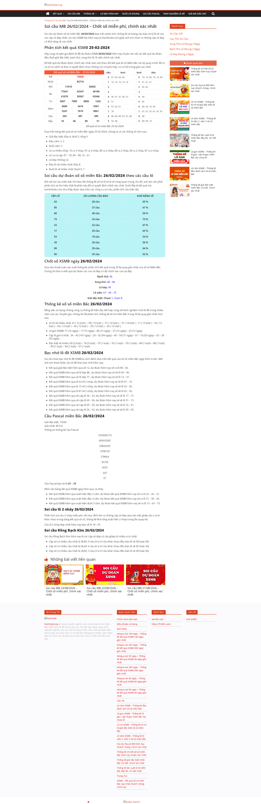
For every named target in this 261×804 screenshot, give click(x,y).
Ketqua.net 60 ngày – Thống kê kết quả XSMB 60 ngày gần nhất (132, 681)
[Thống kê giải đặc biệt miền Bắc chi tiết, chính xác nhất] (180, 183)
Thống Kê (89, 13)
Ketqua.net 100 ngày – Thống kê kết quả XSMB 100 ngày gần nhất (131, 636)
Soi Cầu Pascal (151, 13)
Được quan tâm (195, 63)
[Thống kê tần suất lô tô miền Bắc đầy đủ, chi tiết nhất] (180, 134)
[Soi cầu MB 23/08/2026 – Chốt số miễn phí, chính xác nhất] (64, 566)
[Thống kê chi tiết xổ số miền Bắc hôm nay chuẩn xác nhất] (180, 67)
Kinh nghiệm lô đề (174, 13)
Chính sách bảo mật (127, 619)
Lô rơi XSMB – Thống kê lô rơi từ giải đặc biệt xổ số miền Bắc (203, 104)
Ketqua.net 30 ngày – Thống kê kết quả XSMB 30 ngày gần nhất (132, 659)
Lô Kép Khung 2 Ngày (182, 54)
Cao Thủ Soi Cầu (179, 38)
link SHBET (191, 619)
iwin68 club (157, 619)
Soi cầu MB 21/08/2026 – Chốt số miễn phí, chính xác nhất (145, 591)
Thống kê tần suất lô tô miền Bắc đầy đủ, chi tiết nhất (203, 138)
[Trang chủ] (47, 14)
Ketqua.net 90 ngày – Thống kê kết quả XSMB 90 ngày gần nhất (132, 692)
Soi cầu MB (74, 13)
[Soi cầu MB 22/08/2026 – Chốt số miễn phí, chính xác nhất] (104, 566)
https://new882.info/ (37, 798)
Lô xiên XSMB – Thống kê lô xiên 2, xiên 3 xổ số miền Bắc (203, 121)
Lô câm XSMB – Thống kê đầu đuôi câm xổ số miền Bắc (203, 171)
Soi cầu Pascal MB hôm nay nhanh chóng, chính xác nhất (203, 88)
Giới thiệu (122, 628)
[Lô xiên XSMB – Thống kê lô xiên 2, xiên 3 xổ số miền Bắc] (180, 117)
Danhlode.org (51, 624)
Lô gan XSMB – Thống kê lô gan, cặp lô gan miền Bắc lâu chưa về (203, 154)
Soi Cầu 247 (176, 33)
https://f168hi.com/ (161, 624)
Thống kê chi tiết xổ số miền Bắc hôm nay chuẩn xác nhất (204, 71)
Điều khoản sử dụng (127, 624)
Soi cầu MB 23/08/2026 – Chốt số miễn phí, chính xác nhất (63, 591)
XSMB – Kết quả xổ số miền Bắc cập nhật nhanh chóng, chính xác (131, 783)
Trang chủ (48, 20)
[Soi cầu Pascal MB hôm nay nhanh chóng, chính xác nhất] (180, 84)
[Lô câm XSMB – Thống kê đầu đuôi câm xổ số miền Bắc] (180, 167)
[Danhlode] (50, 618)
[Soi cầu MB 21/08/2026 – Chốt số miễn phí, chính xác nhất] (145, 566)
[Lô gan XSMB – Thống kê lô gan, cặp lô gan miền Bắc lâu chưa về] (180, 150)
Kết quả (57, 13)
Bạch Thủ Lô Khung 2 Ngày (185, 49)
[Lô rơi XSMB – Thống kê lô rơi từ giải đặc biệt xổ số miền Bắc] (180, 100)
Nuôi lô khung (130, 13)
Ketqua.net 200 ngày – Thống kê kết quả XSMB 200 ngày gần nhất (131, 648)
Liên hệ (120, 700)
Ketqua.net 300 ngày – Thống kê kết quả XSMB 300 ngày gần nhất (131, 670)
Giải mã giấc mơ (197, 13)
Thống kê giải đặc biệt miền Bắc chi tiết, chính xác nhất (203, 187)
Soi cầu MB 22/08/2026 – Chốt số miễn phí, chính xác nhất (104, 591)
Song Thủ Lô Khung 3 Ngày (185, 44)
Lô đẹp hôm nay (109, 13)
